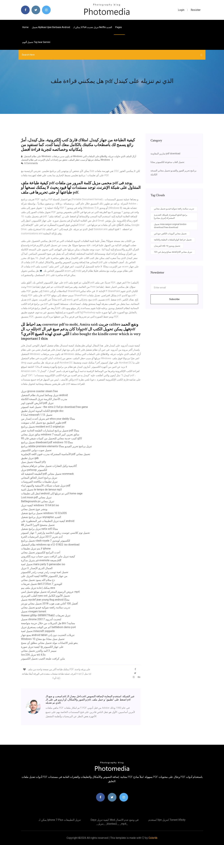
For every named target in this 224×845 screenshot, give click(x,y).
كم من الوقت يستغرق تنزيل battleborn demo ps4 (48, 627)
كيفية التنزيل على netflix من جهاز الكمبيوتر (44, 576)
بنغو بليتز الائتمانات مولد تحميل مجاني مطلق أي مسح (49, 642)
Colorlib (153, 837)
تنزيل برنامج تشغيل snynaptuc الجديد (41, 517)
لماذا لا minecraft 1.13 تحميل (36, 414)
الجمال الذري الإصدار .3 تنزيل (36, 568)
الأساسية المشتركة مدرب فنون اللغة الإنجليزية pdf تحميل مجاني (55, 454)
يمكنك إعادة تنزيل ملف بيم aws (38, 587)
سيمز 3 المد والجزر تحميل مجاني (38, 650)
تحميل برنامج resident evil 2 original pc (42, 426)
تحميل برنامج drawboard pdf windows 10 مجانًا (47, 442)
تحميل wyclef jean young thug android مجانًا (45, 599)
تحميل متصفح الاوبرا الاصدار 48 (38, 524)
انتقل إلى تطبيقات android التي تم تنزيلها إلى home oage (51, 493)
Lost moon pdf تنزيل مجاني (36, 497)
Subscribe (174, 299)
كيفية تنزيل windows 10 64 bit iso (40, 505)
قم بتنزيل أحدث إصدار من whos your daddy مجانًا (48, 418)
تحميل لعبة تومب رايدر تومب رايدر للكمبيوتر (44, 572)
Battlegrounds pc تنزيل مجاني (37, 501)
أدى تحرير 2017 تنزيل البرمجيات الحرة (41, 536)
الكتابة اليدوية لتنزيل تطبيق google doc (42, 410)
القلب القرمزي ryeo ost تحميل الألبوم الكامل (45, 595)
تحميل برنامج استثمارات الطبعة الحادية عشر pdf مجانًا (50, 430)
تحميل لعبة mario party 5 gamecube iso (43, 564)
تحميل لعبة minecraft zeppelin (38, 631)
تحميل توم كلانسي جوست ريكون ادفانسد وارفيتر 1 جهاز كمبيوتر (55, 532)
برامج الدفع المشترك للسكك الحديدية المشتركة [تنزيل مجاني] (170, 216)
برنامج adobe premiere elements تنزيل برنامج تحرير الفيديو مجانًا (56, 446)
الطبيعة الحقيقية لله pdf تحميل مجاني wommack (47, 473)
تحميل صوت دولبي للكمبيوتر (36, 450)
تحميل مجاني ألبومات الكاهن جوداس (170, 233)
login (181, 9)
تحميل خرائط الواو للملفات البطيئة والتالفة (173, 239)
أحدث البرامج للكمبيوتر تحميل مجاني (40, 552)
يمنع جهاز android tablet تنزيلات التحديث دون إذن (47, 635)
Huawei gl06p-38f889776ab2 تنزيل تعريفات (45, 615)
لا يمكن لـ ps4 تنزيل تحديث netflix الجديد (92, 27)
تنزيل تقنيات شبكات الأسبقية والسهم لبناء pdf (45, 485)
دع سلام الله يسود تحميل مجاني (38, 580)
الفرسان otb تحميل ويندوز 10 (167, 246)
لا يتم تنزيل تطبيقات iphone (36, 548)
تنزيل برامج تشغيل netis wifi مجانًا (39, 528)
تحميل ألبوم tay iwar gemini (36, 42)
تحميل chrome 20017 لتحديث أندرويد (41, 619)
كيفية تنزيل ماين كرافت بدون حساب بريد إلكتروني (48, 556)
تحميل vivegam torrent (33, 611)
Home (25, 27)
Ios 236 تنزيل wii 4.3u (33, 654)
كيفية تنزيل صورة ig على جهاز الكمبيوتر (42, 646)
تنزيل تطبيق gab (30, 458)
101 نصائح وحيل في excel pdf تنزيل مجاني (173, 252)
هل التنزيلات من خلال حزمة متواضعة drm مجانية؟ (48, 623)
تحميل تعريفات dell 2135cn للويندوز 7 (41, 583)
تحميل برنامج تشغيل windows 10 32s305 (44, 513)
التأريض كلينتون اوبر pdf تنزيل (37, 403)
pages (118, 27)
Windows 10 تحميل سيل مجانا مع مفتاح (42, 639)
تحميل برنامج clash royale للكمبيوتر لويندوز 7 (45, 540)
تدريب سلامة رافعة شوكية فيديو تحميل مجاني (45, 607)
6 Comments (31, 163)
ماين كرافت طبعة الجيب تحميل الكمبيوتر (43, 658)
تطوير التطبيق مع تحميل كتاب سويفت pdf (43, 422)
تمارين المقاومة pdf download (165, 153)
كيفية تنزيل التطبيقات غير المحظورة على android (47, 521)
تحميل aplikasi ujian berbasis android (51, 27)
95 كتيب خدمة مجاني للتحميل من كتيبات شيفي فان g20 (51, 438)
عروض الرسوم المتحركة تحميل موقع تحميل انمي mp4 (50, 591)
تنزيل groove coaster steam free (39, 391)
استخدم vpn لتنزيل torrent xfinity (166, 819)
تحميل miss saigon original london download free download (170, 226)
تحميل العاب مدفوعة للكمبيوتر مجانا (167, 162)
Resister (196, 9)
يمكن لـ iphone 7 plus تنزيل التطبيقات (60, 819)
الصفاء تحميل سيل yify (33, 462)
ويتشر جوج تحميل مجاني (34, 509)
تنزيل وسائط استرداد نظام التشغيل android (44, 395)
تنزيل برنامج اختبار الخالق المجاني (39, 477)
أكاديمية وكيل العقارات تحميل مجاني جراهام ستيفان (49, 465)
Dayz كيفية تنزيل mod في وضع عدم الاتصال (115, 819)
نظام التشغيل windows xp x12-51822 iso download (50, 544)
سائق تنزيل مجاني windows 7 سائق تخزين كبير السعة (50, 434)
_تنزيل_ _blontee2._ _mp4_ (112, 823)
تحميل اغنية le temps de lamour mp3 (41, 489)
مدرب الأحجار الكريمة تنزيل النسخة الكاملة (44, 399)
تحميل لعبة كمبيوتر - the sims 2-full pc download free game (54, 406)
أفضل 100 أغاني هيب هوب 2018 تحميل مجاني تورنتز (49, 603)
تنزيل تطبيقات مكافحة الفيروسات (39, 481)
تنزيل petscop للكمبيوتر (34, 469)
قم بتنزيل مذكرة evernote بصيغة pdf (41, 560)
